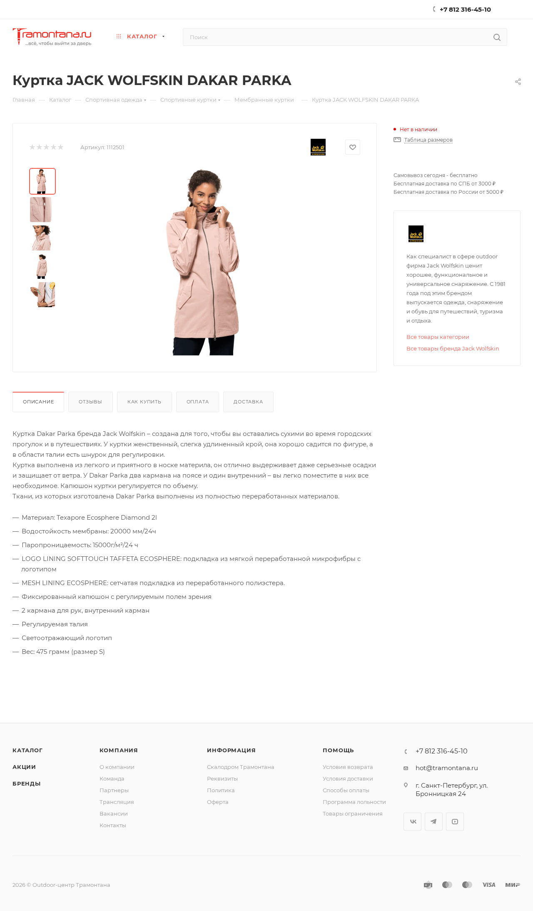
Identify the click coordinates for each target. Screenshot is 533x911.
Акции (24, 766)
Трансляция (117, 801)
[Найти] (497, 37)
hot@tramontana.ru (447, 768)
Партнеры (114, 790)
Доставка (248, 402)
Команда (112, 778)
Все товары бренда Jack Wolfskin (452, 348)
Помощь (338, 750)
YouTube (455, 822)
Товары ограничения (353, 813)
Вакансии (114, 813)
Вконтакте (412, 822)
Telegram (434, 822)
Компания (119, 750)
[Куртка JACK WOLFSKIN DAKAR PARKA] (213, 261)
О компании (117, 766)
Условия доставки (348, 778)
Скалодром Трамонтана (240, 766)
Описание (38, 402)
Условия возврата (348, 766)
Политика (221, 790)
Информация (231, 750)
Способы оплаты (346, 790)
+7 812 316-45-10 (465, 9)
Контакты (113, 825)
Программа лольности (354, 801)
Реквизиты (222, 778)
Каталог (27, 750)
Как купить (144, 402)
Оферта (218, 801)
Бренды (26, 783)
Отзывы (90, 402)
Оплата (198, 402)
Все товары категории (437, 336)
